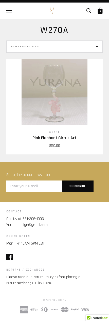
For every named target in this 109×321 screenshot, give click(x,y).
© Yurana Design (53, 300)
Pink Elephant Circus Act (54, 138)
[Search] (88, 10)
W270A (54, 132)
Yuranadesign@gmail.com (27, 225)
